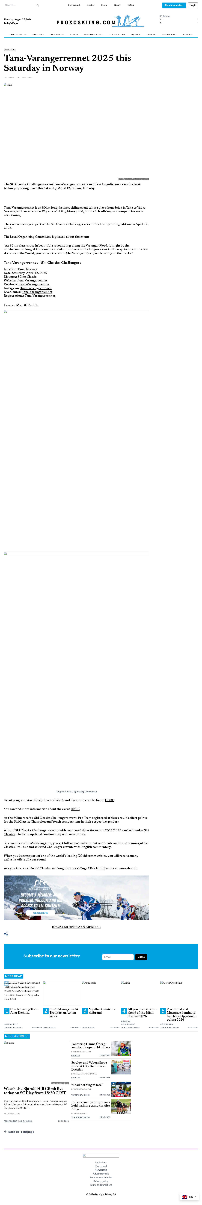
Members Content (17, 35)
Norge (117, 5)
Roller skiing (10, 1121)
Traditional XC (56, 35)
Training (151, 35)
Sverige (90, 5)
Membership (101, 1170)
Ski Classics (38, 35)
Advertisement (101, 1173)
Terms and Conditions (101, 1185)
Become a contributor (101, 1177)
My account (101, 1166)
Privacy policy (101, 1181)
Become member (174, 5)
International (74, 5)
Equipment (136, 35)
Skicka (141, 957)
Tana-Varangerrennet (32, 280)
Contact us (101, 1162)
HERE (109, 800)
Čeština (131, 5)
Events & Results (117, 35)
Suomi (104, 5)
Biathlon (74, 35)
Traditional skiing (13, 1027)
